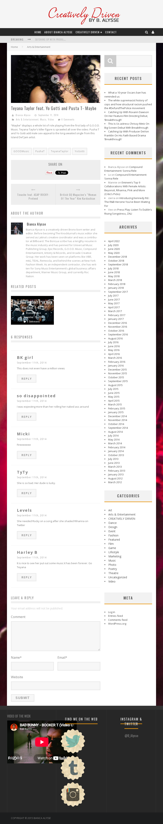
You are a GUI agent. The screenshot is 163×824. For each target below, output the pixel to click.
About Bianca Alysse (58, 32)
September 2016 (118, 334)
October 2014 (116, 424)
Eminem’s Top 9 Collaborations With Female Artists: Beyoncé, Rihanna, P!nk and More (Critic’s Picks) (125, 188)
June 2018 (114, 272)
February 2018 (116, 284)
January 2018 (116, 288)
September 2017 (118, 292)
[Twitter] (73, 753)
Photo (112, 565)
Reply (26, 378)
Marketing (114, 556)
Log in (111, 612)
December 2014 (117, 416)
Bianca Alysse (23, 115)
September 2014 (118, 428)
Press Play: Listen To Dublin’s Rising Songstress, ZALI (128, 211)
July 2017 (113, 295)
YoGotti (80, 151)
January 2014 (116, 451)
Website (17, 677)
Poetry (112, 569)
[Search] (147, 32)
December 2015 (117, 369)
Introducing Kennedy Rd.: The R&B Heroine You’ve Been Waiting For (127, 202)
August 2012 (115, 478)
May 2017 (113, 303)
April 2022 (114, 241)
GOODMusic (21, 151)
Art (110, 510)
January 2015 (116, 412)
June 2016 (114, 346)
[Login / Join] (153, 32)
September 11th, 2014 (32, 362)
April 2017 (114, 307)
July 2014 (113, 435)
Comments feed (117, 620)
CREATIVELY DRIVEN (87, 32)
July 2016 (113, 342)
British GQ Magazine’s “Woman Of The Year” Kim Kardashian (78, 197)
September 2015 (118, 381)
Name (16, 657)
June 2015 (114, 393)
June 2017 (114, 299)
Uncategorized (117, 577)
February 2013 (116, 470)
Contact (111, 32)
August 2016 (115, 338)
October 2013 (116, 455)
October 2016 (116, 330)
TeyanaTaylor (60, 151)
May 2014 (113, 439)
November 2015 (117, 373)
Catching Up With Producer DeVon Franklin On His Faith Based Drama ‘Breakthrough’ (126, 135)
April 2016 (114, 354)
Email (62, 657)
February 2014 (116, 447)
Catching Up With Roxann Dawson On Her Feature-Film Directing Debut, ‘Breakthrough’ (126, 116)
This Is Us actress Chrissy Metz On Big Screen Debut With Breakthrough (126, 125)
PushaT (40, 151)
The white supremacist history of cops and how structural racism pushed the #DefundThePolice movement (128, 104)
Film (111, 544)
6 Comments (68, 119)
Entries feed (115, 616)
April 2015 (114, 400)
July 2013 (113, 459)
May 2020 (113, 253)
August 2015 (115, 385)
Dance (112, 523)
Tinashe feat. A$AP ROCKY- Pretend (33, 197)
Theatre (113, 573)
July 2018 (113, 268)
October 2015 (116, 377)
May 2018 (113, 276)
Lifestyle (113, 552)
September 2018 (118, 264)
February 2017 (116, 315)
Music (43, 119)
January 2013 (116, 474)
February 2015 (116, 408)
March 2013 (115, 466)
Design (112, 527)
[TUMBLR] (73, 780)
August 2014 (115, 432)
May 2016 (113, 350)
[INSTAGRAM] (73, 806)
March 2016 (115, 358)
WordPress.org (117, 623)
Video (51, 119)
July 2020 (113, 245)
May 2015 (113, 396)
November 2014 (117, 420)
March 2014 (115, 443)
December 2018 (117, 256)
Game (112, 548)
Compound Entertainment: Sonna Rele (123, 169)
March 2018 (115, 280)
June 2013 (114, 463)
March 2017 (115, 311)
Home (37, 32)
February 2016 (116, 362)
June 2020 (114, 249)
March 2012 (115, 482)
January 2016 (116, 365)
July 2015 (113, 389)
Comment (18, 617)
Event (111, 531)
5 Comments (33, 321)
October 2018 (116, 260)
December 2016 (117, 323)
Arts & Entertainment (38, 47)
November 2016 (117, 326)
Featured (114, 539)
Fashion (113, 535)
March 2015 (115, 404)
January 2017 (116, 319)
